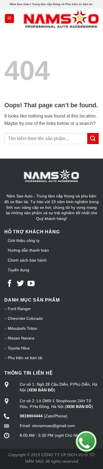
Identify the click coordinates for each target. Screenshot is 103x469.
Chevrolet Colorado (25, 318)
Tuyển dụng (18, 270)
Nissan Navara (21, 338)
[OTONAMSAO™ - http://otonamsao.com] (51, 18)
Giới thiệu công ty (23, 240)
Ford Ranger (19, 308)
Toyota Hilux (19, 348)
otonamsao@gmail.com (53, 425)
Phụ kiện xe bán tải (25, 357)
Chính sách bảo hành (27, 260)
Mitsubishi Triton (22, 328)
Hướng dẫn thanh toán (28, 250)
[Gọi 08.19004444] (86, 441)
